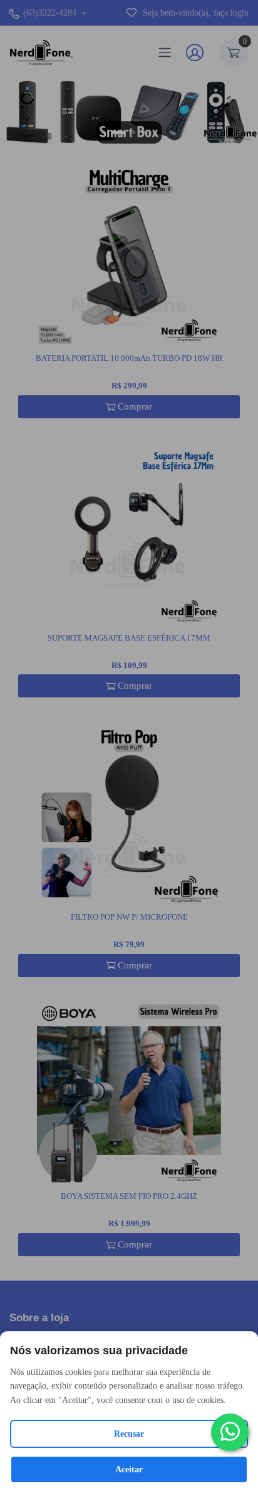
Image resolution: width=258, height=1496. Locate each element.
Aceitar (129, 1469)
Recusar (129, 1434)
